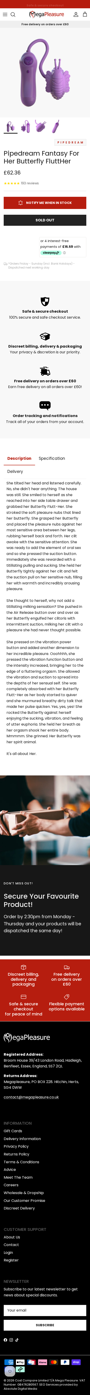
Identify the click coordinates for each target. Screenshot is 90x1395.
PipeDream (70, 142)
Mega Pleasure (66, 1380)
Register (11, 1260)
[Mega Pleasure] (46, 14)
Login (8, 1252)
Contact (11, 1244)
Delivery (15, 471)
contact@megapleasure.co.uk (31, 1097)
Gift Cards (13, 1131)
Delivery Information (22, 1138)
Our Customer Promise (24, 1200)
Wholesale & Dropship (24, 1192)
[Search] (15, 14)
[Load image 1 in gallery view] (45, 72)
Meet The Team (18, 1177)
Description (19, 458)
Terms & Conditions (21, 1162)
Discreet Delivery (19, 1208)
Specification (52, 458)
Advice (10, 1169)
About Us (12, 1237)
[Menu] (5, 14)
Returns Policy (16, 1154)
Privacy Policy (16, 1146)
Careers (11, 1185)
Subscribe (45, 1325)
